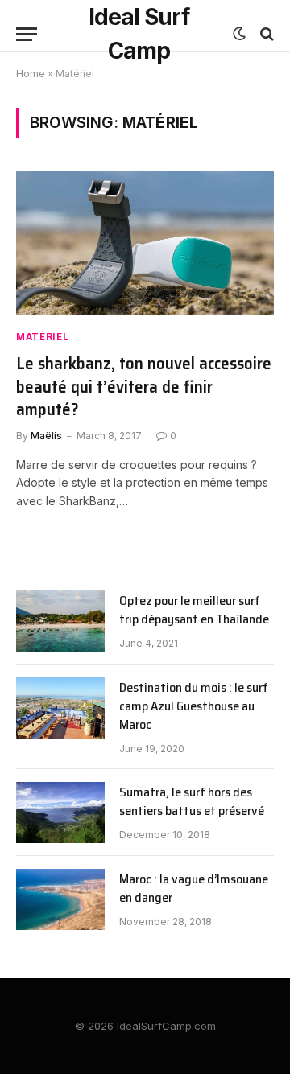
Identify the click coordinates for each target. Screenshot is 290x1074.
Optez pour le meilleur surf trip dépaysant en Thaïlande (194, 609)
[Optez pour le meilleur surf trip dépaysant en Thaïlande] (60, 621)
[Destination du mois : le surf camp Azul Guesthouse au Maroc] (60, 708)
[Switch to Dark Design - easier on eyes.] (239, 34)
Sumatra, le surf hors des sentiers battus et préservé (191, 801)
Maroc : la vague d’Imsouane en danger (193, 888)
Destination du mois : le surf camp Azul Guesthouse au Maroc (193, 706)
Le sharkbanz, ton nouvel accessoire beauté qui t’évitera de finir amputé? (143, 386)
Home (30, 74)
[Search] (265, 34)
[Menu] (26, 34)
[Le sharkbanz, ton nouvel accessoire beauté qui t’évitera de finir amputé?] (145, 243)
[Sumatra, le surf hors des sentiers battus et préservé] (60, 812)
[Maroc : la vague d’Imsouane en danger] (60, 899)
